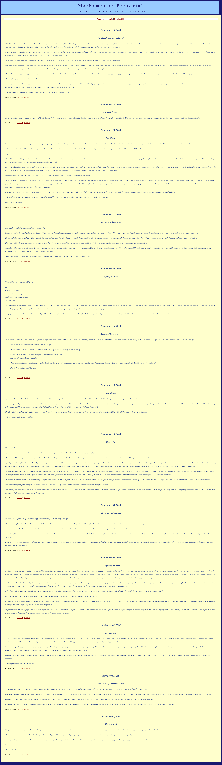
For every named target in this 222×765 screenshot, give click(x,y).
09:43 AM (20, 318)
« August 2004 (101, 19)
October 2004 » (120, 19)
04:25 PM (20, 709)
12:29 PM (20, 668)
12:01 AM (20, 97)
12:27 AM (20, 123)
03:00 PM (20, 378)
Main (111, 19)
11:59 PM (19, 427)
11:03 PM (19, 754)
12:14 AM (20, 207)
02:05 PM (20, 550)
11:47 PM (19, 261)
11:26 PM (19, 498)
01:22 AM (20, 618)
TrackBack (27, 97)
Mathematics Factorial (111, 6)
